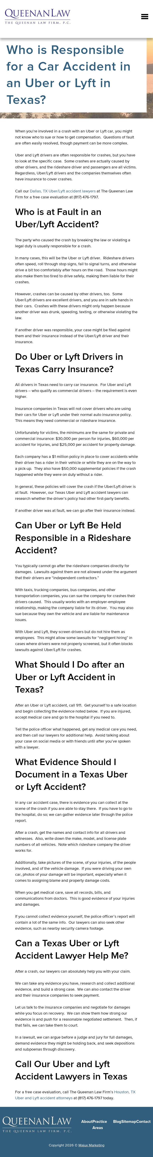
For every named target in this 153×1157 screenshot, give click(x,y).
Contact (143, 1121)
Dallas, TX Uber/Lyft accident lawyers (63, 191)
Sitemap (128, 1121)
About (86, 1121)
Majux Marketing (91, 1145)
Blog (117, 1121)
